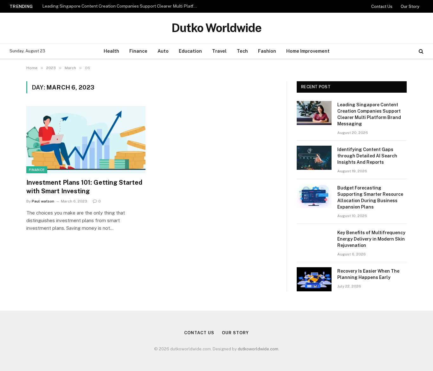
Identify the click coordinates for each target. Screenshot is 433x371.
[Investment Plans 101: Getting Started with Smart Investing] (85, 139)
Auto (163, 51)
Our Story (410, 6)
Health (111, 51)
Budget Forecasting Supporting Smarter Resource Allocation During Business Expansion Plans (370, 197)
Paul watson (43, 201)
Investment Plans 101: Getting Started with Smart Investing (84, 187)
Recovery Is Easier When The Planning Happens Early (368, 274)
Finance (138, 51)
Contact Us (381, 6)
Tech (242, 51)
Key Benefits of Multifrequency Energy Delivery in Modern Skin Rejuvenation (371, 239)
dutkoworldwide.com (258, 349)
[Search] (420, 51)
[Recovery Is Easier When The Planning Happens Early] (314, 279)
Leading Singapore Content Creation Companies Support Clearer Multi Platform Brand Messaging (121, 6)
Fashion (267, 51)
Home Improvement (308, 51)
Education (190, 51)
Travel (219, 51)
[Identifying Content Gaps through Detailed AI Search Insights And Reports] (314, 158)
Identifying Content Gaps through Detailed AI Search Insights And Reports (367, 156)
